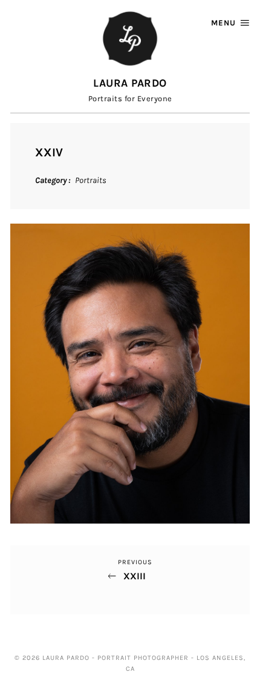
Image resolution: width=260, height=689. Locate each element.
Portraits (90, 180)
